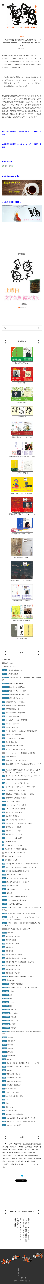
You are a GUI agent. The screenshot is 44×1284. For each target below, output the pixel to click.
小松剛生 (20, 1149)
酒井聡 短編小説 (10, 742)
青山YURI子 (17, 1144)
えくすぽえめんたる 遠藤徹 (14, 805)
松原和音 (19, 1161)
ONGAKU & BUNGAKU (12, 1085)
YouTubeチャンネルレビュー (14, 1096)
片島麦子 (37, 1147)
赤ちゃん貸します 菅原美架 (14, 820)
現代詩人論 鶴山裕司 (12, 936)
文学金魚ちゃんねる (9, 666)
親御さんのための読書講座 (13, 1114)
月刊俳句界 (9, 1041)
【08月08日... (22, 304)
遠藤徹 (38, 1144)
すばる (8, 1002)
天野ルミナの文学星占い (13, 1125)
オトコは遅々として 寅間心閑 (15, 720)
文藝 (7, 1006)
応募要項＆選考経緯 (13, 683)
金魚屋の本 (6, 659)
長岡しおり (22, 1158)
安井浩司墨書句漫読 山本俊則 (14, 958)
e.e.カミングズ (7, 1144)
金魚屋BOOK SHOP (18, 1272)
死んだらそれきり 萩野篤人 (14, 900)
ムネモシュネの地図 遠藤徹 (14, 809)
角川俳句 (8, 1037)
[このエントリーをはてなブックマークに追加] (22, 1176)
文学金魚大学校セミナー (13, 670)
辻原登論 (8, 933)
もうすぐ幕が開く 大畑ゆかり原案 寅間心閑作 (20, 731)
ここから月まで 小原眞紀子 (13, 845)
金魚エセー (8, 893)
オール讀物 (10, 1013)
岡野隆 (21, 1147)
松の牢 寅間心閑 (10, 727)
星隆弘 (4, 1161)
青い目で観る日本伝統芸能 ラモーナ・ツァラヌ (21, 1063)
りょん (4, 1167)
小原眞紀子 (28, 1147)
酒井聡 (27, 1149)
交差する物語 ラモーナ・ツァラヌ (16, 889)
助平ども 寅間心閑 (11, 724)
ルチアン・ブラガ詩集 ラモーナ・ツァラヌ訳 (19, 787)
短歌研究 (8, 1048)
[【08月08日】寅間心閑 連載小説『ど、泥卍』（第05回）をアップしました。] (22, 279)
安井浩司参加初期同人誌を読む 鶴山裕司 (18, 962)
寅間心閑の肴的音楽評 (12, 1081)
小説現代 (9, 1024)
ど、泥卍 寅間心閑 (11, 716)
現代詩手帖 (9, 1056)
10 (30, 307)
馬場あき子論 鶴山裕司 (12, 966)
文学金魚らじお (7, 663)
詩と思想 (8, 1052)
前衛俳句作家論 (9, 940)
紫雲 (3, 1152)
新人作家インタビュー (13, 698)
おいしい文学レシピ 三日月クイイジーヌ (19, 1118)
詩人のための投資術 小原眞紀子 (16, 882)
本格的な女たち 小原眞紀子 (14, 705)
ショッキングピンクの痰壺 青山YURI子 (17, 823)
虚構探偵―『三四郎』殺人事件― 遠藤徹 (18, 794)
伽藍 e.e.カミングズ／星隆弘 (14, 760)
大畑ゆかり (13, 1147)
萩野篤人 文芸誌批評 (13, 984)
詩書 (6, 1103)
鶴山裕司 (35, 1155)
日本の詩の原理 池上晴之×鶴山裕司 (16, 871)
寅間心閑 (14, 1158)
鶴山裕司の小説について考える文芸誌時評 (20, 987)
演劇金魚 (7, 1070)
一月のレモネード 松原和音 (14, 738)
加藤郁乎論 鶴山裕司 (12, 973)
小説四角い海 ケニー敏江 (13, 746)
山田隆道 (13, 1164)
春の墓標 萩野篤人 (11, 816)
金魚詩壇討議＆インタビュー (16, 694)
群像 (7, 998)
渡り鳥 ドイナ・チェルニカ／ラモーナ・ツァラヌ (21, 776)
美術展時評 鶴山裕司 (12, 1078)
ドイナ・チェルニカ (9, 1155)
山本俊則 (20, 1164)
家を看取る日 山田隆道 (12, 834)
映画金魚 (7, 1059)
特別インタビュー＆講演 (14, 691)
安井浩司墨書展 (10, 674)
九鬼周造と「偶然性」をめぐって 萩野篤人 (22, 913)
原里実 (37, 1158)
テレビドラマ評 (9, 1089)
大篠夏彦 (5, 1147)
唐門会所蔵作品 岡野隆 (12, 955)
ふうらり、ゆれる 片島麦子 (14, 749)
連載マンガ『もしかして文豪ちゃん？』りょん (20, 1121)
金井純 (4, 1149)
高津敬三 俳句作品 (10, 860)
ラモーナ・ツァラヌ (31, 1164)
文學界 (8, 991)
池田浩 (32, 1144)
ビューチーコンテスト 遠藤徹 (14, 790)
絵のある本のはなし (11, 1111)
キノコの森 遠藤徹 (11, 801)
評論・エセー (9, 1107)
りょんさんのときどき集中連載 (15, 878)
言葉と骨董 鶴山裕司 (12, 1074)
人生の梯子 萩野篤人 (12, 904)
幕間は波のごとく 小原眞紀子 (15, 702)
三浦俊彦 (26, 1161)
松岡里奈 (11, 1161)
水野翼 (33, 1161)
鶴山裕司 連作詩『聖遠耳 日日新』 (15, 849)
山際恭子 (5, 1164)
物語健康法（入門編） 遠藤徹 (14, 798)
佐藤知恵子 (34, 1149)
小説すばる (10, 1020)
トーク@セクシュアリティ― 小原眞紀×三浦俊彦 (20, 864)
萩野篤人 (31, 1158)
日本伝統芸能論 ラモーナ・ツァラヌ (18, 976)
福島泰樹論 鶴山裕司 (12, 969)
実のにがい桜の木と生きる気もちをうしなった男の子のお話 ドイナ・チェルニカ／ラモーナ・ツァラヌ (22, 771)
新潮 (7, 995)
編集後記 (22, 36)
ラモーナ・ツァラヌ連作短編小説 (15, 779)
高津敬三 (31, 1152)
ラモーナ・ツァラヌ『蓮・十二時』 (16, 783)
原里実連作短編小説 (11, 709)
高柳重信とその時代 (11, 944)
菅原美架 (10, 1152)
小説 (6, 1100)
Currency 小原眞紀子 (11, 842)
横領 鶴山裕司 (9, 757)
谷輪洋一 (20, 1155)
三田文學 (9, 1009)
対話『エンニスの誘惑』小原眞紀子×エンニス (19, 867)
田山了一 (28, 1155)
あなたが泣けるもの (11, 886)
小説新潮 (9, 1017)
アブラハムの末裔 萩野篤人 (15, 897)
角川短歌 (8, 1045)
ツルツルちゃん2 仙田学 (13, 838)
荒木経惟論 (8, 980)
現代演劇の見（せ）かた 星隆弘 (16, 1067)
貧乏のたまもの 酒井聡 (13, 875)
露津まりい (6, 1158)
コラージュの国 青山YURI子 (14, 713)
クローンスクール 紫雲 (12, 812)
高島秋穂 (23, 1152)
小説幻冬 (9, 1028)
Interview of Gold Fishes (14, 687)
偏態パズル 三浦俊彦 (12, 831)
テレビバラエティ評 (11, 1092)
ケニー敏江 (12, 1149)
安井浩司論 (8, 951)
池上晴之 (26, 1144)
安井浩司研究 (9, 947)
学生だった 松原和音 (12, 735)
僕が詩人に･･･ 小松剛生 (13, 827)
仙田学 (16, 1152)
